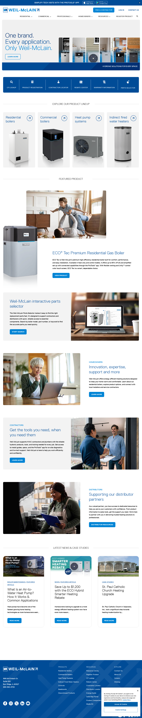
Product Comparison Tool (95, 700)
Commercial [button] (43, 16)
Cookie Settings (120, 710)
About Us (117, 674)
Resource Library (92, 671)
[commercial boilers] (54, 140)
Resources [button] (103, 16)
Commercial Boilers (65, 674)
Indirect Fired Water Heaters (68, 682)
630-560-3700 (9, 687)
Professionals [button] (63, 16)
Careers (117, 678)
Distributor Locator (93, 689)
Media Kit (89, 704)
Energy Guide (91, 693)
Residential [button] (25, 16)
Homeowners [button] (84, 16)
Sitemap (117, 682)
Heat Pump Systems (65, 678)
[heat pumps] (88, 140)
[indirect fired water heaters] (123, 140)
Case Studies (108, 582)
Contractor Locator (93, 686)
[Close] (139, 2)
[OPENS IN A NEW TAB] (88, 2)
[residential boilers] (19, 140)
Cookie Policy (127, 700)
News (57, 582)
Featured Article (68, 582)
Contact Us (118, 671)
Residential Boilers (65, 671)
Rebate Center (91, 682)
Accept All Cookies (121, 704)
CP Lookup (90, 678)
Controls (61, 686)
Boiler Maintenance (16, 582)
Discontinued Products (66, 693)
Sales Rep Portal (92, 697)
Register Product (124, 16)
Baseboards (62, 689)
